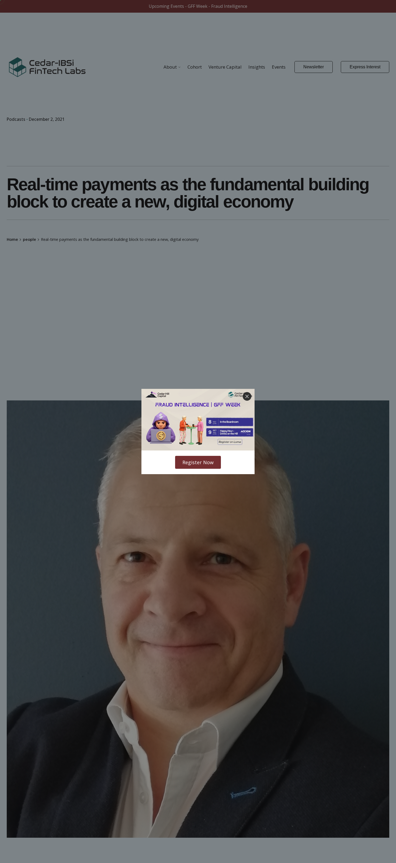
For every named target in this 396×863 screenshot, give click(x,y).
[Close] (247, 396)
